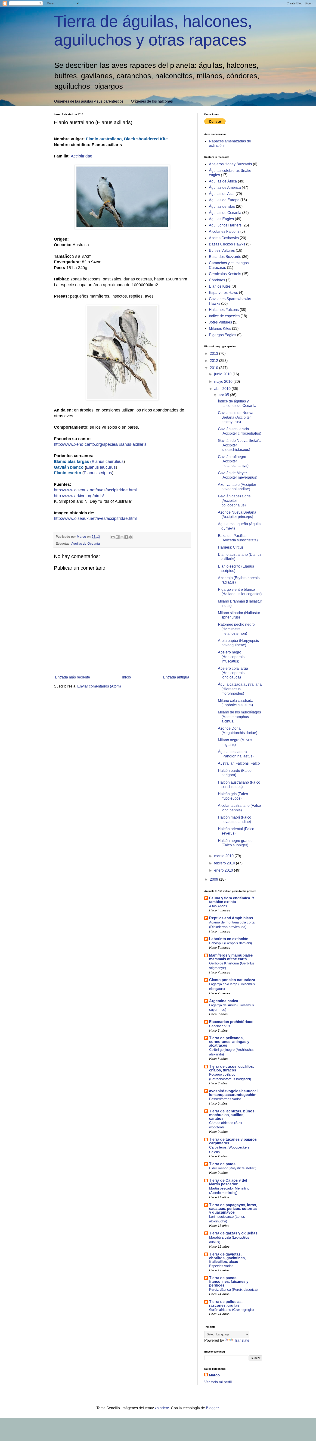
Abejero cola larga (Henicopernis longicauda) (233, 672)
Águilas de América (225, 187)
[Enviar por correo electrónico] (113, 537)
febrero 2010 (225, 863)
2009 (214, 879)
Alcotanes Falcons (224, 231)
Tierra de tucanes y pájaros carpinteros (233, 1141)
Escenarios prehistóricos (231, 1022)
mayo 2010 (223, 381)
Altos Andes (218, 906)
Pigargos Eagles (222, 335)
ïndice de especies (224, 316)
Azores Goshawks (224, 238)
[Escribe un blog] (117, 537)
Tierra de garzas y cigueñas (233, 1233)
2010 (214, 368)
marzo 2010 (224, 856)
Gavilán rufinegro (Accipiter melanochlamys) (233, 461)
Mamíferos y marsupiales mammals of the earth (231, 957)
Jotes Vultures (220, 322)
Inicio (126, 677)
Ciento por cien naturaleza (232, 980)
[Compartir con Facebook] (126, 537)
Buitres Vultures (222, 250)
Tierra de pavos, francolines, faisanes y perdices (228, 1281)
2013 (214, 353)
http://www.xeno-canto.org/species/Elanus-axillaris (100, 444)
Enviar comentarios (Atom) (99, 686)
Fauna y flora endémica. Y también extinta (231, 900)
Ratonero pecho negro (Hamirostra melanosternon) (236, 628)
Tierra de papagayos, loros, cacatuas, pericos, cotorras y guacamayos (233, 1208)
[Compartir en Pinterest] (130, 537)
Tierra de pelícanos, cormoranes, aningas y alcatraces (229, 1041)
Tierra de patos (222, 1164)
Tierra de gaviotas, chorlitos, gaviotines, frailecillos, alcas (227, 1258)
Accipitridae (81, 156)
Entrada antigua (176, 677)
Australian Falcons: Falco (239, 763)
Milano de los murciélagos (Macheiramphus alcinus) (239, 716)
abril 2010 (223, 389)
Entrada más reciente (72, 677)
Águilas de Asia (222, 194)
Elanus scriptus (98, 473)
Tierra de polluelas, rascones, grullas (225, 1303)
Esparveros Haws (223, 293)
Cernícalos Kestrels (225, 274)
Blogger (212, 1408)
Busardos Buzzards (225, 257)
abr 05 (224, 395)
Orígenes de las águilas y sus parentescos (89, 101)
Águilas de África (223, 181)
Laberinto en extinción (228, 939)
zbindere (162, 1408)
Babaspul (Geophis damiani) (230, 943)
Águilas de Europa (224, 200)
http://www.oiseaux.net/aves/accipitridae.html (95, 490)
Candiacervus (219, 1026)
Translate (241, 1340)
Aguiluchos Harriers (225, 225)
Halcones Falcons (224, 310)
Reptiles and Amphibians (231, 918)
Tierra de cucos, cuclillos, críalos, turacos (231, 1068)
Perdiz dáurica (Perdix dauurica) (233, 1289)
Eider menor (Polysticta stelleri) (232, 1168)
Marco (214, 1375)
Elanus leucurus (101, 467)
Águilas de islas (222, 206)
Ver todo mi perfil (218, 1382)
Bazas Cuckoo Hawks (227, 244)
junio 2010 (223, 374)
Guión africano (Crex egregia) (231, 1310)
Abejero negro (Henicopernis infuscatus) (231, 656)
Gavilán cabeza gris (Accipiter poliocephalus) (234, 500)
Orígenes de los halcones (152, 101)
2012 (214, 361)
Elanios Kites (220, 286)
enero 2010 (224, 870)
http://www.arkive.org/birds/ (79, 495)
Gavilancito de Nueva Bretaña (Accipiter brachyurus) (235, 417)
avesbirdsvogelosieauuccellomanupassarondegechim (233, 1093)
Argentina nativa (223, 1001)
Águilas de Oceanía (85, 543)
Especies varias (221, 1266)
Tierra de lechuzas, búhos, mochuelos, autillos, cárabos (232, 1115)
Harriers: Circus (231, 547)
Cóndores (217, 280)
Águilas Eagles (221, 219)
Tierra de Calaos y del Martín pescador (228, 1182)
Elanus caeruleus (108, 461)
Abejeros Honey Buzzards (230, 164)
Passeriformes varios (225, 1099)
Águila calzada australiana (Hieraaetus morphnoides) (240, 688)
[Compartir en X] (121, 537)
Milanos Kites (220, 328)
